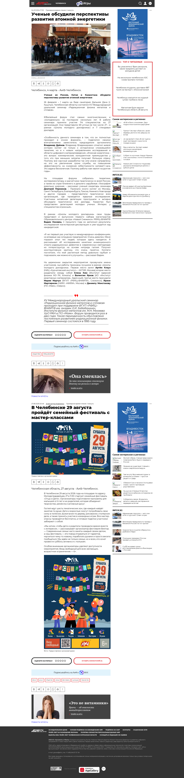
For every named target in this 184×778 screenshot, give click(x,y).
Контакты (126, 730)
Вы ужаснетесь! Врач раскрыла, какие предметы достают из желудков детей (132, 69)
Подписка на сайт (113, 730)
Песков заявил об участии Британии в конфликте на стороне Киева (137, 187)
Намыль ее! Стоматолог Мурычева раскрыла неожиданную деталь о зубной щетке (136, 166)
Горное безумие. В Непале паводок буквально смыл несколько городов (137, 212)
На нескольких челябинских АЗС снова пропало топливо (133, 79)
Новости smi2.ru (39, 396)
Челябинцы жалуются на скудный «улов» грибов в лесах (132, 99)
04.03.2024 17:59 (37, 10)
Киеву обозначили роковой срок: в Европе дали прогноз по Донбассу (136, 195)
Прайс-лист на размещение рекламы (63, 732)
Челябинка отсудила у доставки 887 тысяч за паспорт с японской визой (132, 89)
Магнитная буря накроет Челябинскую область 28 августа (132, 109)
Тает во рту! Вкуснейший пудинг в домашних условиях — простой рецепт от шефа (136, 476)
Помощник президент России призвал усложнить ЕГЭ (134, 539)
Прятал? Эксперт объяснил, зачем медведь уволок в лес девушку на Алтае (136, 133)
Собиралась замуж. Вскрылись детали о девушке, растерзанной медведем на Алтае (136, 501)
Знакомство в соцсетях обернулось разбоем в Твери (136, 531)
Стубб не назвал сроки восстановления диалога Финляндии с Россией (137, 548)
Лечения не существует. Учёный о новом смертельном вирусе (136, 467)
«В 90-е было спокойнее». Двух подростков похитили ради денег (136, 123)
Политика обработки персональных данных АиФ (100, 732)
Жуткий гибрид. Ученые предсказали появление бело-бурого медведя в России (137, 460)
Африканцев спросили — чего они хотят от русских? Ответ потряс (136, 179)
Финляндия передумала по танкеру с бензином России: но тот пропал (137, 203)
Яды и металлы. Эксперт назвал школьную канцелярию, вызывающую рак (135, 149)
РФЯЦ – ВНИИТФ (38, 78)
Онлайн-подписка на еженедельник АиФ (86, 730)
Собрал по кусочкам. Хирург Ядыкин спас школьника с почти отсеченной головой (137, 157)
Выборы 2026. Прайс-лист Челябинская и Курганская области (73, 735)
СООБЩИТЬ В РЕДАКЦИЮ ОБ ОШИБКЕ (113, 735)
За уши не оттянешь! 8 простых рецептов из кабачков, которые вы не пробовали (137, 493)
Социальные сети (140, 730)
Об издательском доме (58, 730)
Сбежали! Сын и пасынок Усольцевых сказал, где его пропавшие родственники (138, 485)
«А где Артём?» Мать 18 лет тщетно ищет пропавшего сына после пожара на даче (136, 141)
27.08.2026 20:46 (37, 404)
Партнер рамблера (70, 768)
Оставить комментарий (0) (92, 335)
